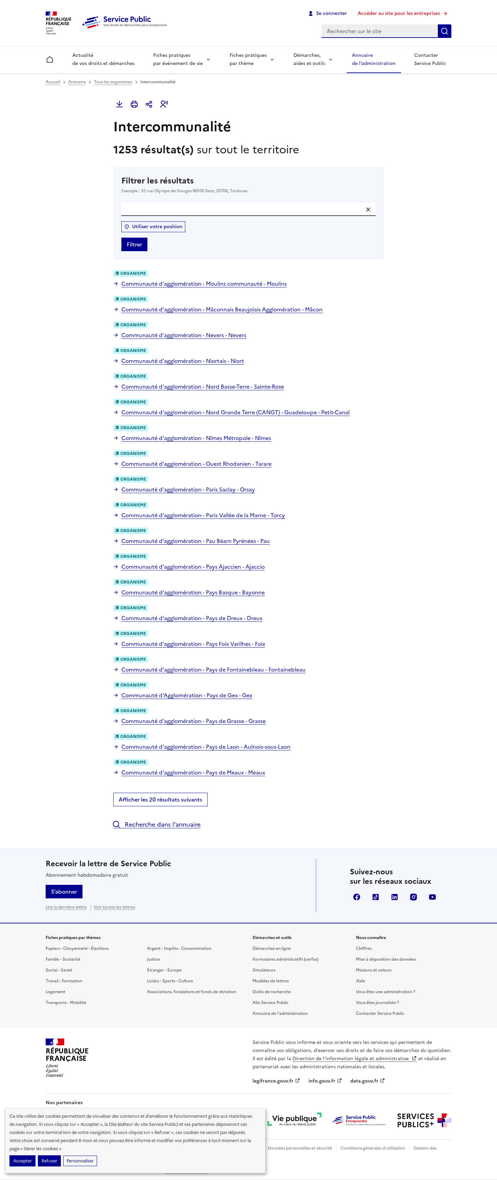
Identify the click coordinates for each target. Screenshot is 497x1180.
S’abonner (64, 892)
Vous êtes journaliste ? (377, 1003)
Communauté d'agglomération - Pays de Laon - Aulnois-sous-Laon (205, 747)
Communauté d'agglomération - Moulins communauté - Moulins (204, 284)
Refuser (49, 1161)
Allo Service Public (270, 1003)
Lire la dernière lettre (66, 907)
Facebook (356, 897)
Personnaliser (80, 1161)
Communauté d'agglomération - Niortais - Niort (182, 361)
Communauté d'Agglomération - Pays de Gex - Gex (186, 695)
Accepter (22, 1161)
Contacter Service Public (430, 59)
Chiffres (364, 948)
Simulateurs (264, 970)
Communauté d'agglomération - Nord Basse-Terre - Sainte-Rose (202, 387)
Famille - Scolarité (63, 959)
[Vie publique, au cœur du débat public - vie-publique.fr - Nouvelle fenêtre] (294, 1120)
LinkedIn (394, 897)
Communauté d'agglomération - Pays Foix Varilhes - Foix (193, 644)
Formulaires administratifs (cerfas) (285, 959)
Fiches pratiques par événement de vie (178, 59)
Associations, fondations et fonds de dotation (191, 992)
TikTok (375, 897)
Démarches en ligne (272, 948)
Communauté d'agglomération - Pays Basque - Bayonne (193, 592)
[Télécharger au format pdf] (119, 104)
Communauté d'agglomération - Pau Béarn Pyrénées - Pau (195, 541)
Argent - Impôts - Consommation (179, 948)
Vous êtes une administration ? (385, 992)
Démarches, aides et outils (309, 59)
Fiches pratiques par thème (248, 59)
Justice (153, 959)
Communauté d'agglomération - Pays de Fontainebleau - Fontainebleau (213, 669)
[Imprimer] (134, 104)
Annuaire (77, 82)
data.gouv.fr (364, 1081)
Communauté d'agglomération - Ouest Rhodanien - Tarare (196, 464)
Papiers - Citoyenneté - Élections (77, 948)
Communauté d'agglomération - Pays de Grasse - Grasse (193, 721)
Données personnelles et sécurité (300, 1148)
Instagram (413, 897)
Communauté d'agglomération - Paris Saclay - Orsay (188, 489)
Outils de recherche (272, 992)
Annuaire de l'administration (280, 1013)
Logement (55, 992)
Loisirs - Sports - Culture (170, 981)
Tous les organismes (113, 82)
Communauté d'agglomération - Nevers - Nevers (183, 335)
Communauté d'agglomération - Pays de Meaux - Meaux (193, 772)
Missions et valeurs (374, 970)
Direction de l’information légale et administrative (351, 1058)
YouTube (432, 897)
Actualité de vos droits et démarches (103, 59)
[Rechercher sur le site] (444, 31)
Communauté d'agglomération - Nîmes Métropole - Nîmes (196, 438)
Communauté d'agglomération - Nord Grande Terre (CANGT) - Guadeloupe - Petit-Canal (235, 412)
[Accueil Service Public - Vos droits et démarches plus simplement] (126, 29)
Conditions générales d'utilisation (372, 1148)
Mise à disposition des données (386, 959)
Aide (360, 981)
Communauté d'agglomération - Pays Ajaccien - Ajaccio (193, 567)
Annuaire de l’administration (374, 59)
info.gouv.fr (321, 1081)
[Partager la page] (149, 104)
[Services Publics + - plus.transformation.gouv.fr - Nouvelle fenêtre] (424, 1120)
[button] (164, 104)
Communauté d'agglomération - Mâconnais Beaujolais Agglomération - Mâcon (222, 309)
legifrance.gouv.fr (273, 1081)
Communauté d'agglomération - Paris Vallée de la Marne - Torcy (203, 515)
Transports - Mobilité (66, 1003)
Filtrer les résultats (184, 184)
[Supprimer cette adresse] (368, 209)
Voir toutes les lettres (114, 907)
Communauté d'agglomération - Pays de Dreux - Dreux (191, 618)
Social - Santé (59, 970)
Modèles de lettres (271, 981)
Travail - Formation (64, 981)
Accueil (53, 82)
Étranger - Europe (164, 970)
